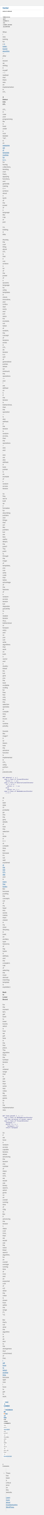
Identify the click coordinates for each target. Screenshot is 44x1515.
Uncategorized (8, 1456)
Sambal (5, 8)
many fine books (5, 884)
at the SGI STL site (4, 869)
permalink (6, 1429)
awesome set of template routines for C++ (6, 152)
